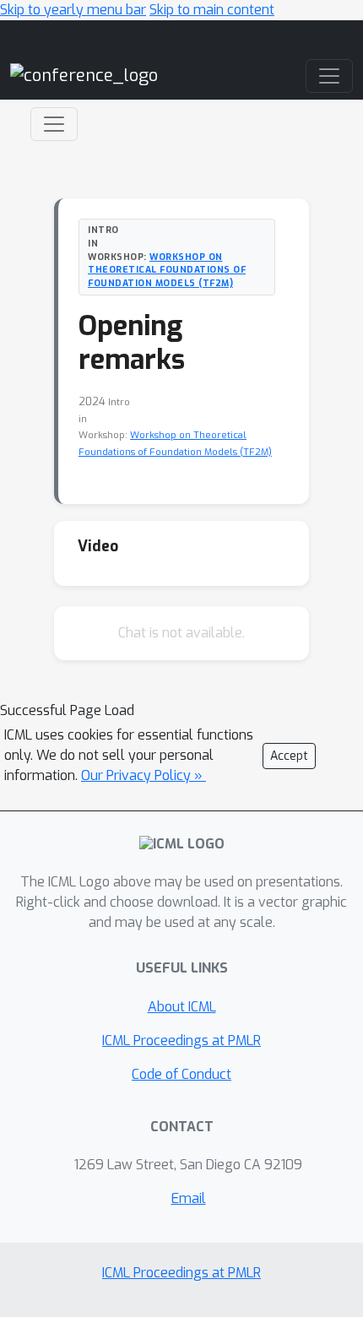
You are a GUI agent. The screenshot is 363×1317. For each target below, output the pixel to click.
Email (188, 1198)
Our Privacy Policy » (143, 775)
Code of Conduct (181, 1074)
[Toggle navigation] (54, 124)
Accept (289, 756)
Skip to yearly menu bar (73, 10)
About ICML (182, 1007)
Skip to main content (211, 10)
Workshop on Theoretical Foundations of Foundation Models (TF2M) (167, 270)
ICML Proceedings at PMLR (181, 1040)
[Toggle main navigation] (329, 76)
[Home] (84, 75)
